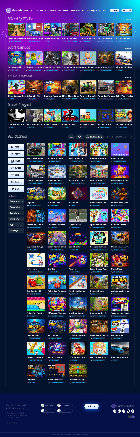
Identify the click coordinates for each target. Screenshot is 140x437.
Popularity (15, 207)
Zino (73, 205)
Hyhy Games (118, 183)
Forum (90, 10)
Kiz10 (102, 70)
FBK (30, 41)
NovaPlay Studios (57, 316)
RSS (104, 10)
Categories (15, 201)
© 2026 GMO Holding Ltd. (16, 405)
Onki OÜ (54, 227)
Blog (98, 10)
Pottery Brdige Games (100, 250)
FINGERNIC (97, 161)
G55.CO (13, 127)
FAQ (63, 411)
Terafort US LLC (88, 70)
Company (14, 219)
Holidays (14, 231)
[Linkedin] (123, 411)
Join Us (91, 406)
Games (40, 10)
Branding (14, 213)
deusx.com (75, 227)
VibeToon (32, 127)
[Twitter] (128, 411)
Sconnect (96, 205)
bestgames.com (70, 70)
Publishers (63, 10)
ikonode (32, 382)
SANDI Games (51, 70)
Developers (50, 10)
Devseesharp (122, 70)
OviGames (117, 227)
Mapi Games (118, 205)
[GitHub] (132, 411)
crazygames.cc (88, 127)
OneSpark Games (17, 70)
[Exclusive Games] (79, 136)
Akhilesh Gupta (35, 205)
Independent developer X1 (81, 382)
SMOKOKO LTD (35, 294)
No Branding (96, 137)
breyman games (35, 227)
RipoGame (122, 127)
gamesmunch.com (36, 272)
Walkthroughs (77, 10)
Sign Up (127, 10)
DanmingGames (98, 338)
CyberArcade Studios (58, 382)
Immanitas (54, 272)
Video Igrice (76, 338)
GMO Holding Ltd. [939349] (80, 434)
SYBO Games (105, 127)
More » (128, 20)
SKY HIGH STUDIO (53, 41)
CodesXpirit (69, 41)
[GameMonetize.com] (19, 10)
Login (115, 10)
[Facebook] (114, 411)
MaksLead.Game (16, 41)
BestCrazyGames (124, 41)
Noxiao (74, 360)
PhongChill (104, 41)
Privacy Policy (11, 423)
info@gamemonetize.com (16, 413)
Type (12, 225)
